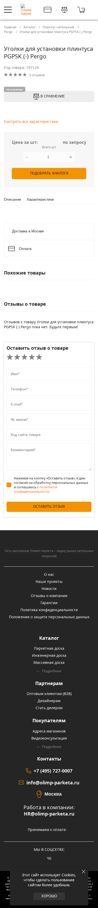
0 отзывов (37, 75)
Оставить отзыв (49, 506)
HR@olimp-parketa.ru (49, 814)
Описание (12, 199)
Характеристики (40, 199)
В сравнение (53, 96)
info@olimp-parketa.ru (52, 782)
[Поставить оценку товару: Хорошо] (31, 357)
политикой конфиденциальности (35, 489)
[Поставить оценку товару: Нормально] (24, 357)
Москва (53, 794)
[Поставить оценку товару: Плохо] (17, 357)
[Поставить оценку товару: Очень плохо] (10, 357)
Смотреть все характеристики (31, 121)
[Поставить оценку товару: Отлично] (39, 357)
